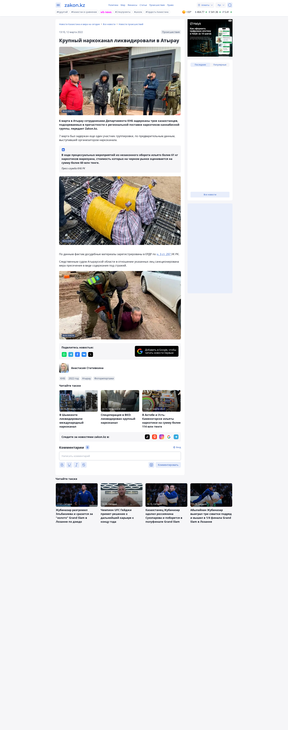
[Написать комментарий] (120, 456)
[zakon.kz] (74, 5)
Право (170, 5)
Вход (178, 447)
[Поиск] (229, 5)
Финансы (132, 5)
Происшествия (157, 5)
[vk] (84, 354)
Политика (113, 5)
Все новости (109, 24)
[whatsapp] (64, 354)
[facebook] (77, 354)
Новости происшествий (131, 24)
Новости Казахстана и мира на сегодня (79, 24)
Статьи (143, 5)
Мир (123, 5)
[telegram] (71, 354)
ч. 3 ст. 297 (164, 254)
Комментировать (168, 464)
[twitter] (90, 354)
